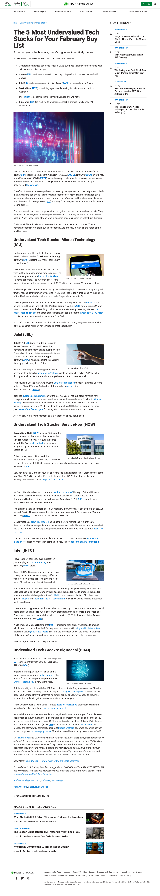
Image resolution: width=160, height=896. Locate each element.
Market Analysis (109, 11)
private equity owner (41, 731)
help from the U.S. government (50, 598)
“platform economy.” (63, 492)
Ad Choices (137, 872)
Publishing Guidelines (42, 774)
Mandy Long (87, 724)
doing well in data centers (87, 628)
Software (45, 780)
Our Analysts (40, 11)
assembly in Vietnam (48, 373)
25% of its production (64, 382)
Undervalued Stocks (38, 786)
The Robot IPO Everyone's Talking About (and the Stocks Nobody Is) (129, 110)
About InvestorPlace (137, 11)
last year (25, 598)
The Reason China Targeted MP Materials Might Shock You (47, 831)
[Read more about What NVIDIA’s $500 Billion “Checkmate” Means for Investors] (95, 818)
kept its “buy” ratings (53, 479)
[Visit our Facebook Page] (16, 878)
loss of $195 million (48, 276)
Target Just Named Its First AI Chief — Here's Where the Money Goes (130, 39)
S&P (24, 3)
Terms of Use (113, 876)
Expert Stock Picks (27, 23)
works (70, 386)
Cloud (37, 780)
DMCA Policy (125, 876)
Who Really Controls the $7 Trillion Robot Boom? (41, 846)
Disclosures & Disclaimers (107, 872)
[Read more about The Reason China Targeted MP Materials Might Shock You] (95, 833)
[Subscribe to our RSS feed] (28, 878)
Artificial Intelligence (24, 780)
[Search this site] (155, 4)
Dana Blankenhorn (23, 58)
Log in (147, 4)
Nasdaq (17, 3)
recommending (38, 562)
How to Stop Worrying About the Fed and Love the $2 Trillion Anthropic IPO (130, 91)
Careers (92, 872)
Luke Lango (28, 836)
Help (85, 872)
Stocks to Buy (41, 23)
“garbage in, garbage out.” (72, 691)
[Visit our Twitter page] (22, 878)
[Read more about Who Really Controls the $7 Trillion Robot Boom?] (95, 848)
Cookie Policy (81, 876)
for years (90, 302)
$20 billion (56, 595)
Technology (57, 780)
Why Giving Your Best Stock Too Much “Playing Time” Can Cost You (130, 73)
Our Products (19, 11)
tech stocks (32, 185)
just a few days (46, 675)
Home (16, 23)
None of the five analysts (31, 409)
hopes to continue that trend (85, 541)
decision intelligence (66, 704)
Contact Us (77, 872)
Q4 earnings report (38, 631)
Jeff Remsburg (29, 851)
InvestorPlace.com (23, 774)
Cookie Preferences (97, 876)
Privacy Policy (125, 872)
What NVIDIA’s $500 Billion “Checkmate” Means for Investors (48, 817)
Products (66, 872)
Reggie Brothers (66, 728)
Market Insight (20, 813)
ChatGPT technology (24, 681)
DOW (7, 3)
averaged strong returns (35, 396)
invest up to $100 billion (91, 312)
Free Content (86, 11)
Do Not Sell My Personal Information (59, 876)
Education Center (63, 11)
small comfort (36, 443)
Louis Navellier (29, 821)
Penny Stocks (23, 737)
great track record (40, 522)
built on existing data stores (56, 708)
